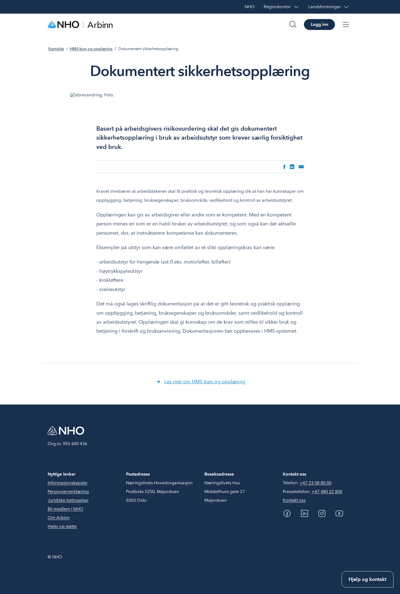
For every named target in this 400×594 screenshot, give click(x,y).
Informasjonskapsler (68, 482)
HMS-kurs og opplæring (91, 49)
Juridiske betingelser (68, 500)
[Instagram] (322, 513)
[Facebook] (287, 513)
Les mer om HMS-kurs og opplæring (204, 381)
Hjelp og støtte (62, 526)
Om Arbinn (59, 517)
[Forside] (80, 24)
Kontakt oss (294, 500)
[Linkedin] (304, 513)
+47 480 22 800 (327, 491)
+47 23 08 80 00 (315, 482)
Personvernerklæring (68, 491)
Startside (56, 49)
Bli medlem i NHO (65, 509)
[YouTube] (339, 513)
